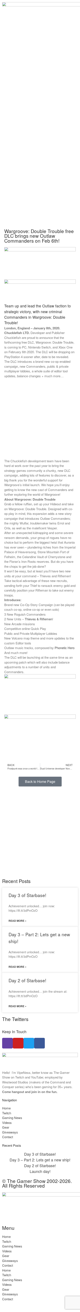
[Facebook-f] (39, 1043)
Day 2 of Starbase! (27, 980)
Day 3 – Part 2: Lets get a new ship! (40, 1159)
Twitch (6, 1113)
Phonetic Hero (64, 647)
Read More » (17, 921)
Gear (5, 1127)
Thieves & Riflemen (38, 619)
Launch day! (40, 1171)
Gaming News (12, 1117)
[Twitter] (28, 1043)
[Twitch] (7, 1043)
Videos (7, 1122)
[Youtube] (18, 1043)
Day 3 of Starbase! (27, 895)
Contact (7, 1137)
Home (6, 1108)
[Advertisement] (40, 180)
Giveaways (10, 1132)
